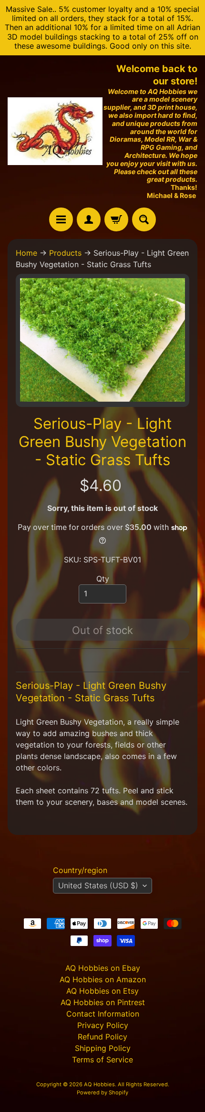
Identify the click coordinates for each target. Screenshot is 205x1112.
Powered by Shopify (102, 1092)
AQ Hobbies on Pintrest (103, 1002)
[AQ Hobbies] (55, 131)
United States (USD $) (98, 885)
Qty (102, 578)
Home (26, 253)
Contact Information (102, 1013)
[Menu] (61, 219)
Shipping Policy (103, 1048)
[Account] (89, 219)
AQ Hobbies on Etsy (102, 991)
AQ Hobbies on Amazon (103, 979)
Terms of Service (102, 1059)
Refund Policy (102, 1036)
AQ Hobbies (99, 1084)
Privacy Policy (102, 1025)
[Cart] (116, 219)
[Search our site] (144, 219)
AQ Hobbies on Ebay (102, 968)
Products (65, 253)
